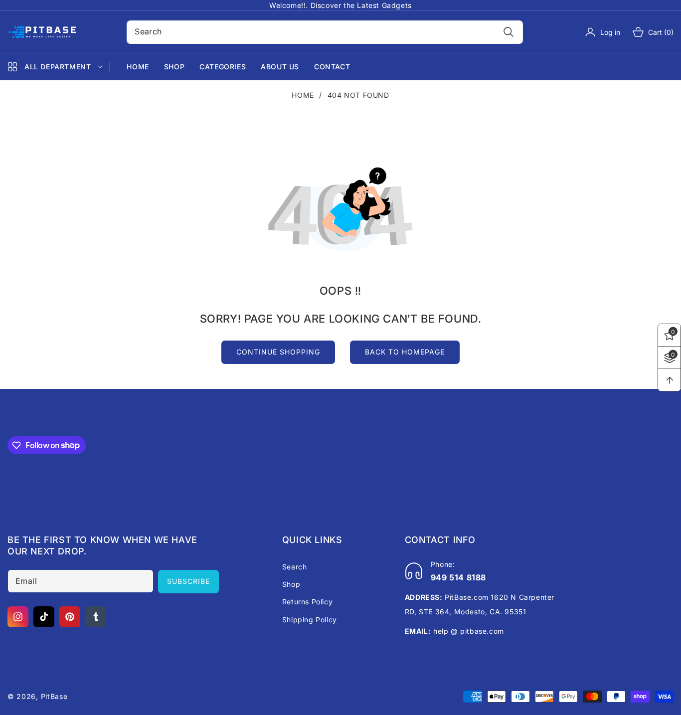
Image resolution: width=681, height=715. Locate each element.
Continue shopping (278, 352)
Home (303, 95)
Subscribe (188, 581)
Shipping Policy (309, 619)
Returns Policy (307, 601)
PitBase (54, 696)
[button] (647, 32)
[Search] (508, 32)
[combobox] (324, 32)
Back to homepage (405, 352)
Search (294, 566)
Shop (291, 584)
